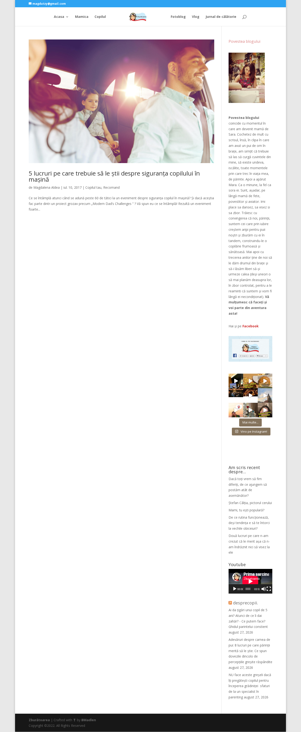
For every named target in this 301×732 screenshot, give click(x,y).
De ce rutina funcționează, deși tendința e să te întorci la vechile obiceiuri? (249, 523)
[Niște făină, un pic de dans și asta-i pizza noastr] (250, 381)
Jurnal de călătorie (221, 17)
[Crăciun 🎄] (265, 395)
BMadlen (88, 720)
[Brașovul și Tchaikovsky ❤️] (250, 395)
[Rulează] (234, 589)
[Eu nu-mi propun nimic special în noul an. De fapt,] (236, 395)
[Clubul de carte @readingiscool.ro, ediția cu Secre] (250, 410)
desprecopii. (245, 603)
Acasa (59, 17)
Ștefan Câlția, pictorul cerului (250, 503)
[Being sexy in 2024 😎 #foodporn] (265, 381)
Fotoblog (178, 17)
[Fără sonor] (263, 589)
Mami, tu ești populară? (246, 510)
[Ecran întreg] (268, 589)
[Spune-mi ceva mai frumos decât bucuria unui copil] (236, 410)
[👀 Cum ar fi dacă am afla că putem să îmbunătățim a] (265, 410)
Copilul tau (93, 187)
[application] (250, 581)
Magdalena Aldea (46, 187)
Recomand (111, 187)
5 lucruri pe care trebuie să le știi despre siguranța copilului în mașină (114, 176)
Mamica (81, 17)
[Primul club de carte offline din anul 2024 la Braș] (236, 381)
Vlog (195, 17)
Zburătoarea (39, 720)
